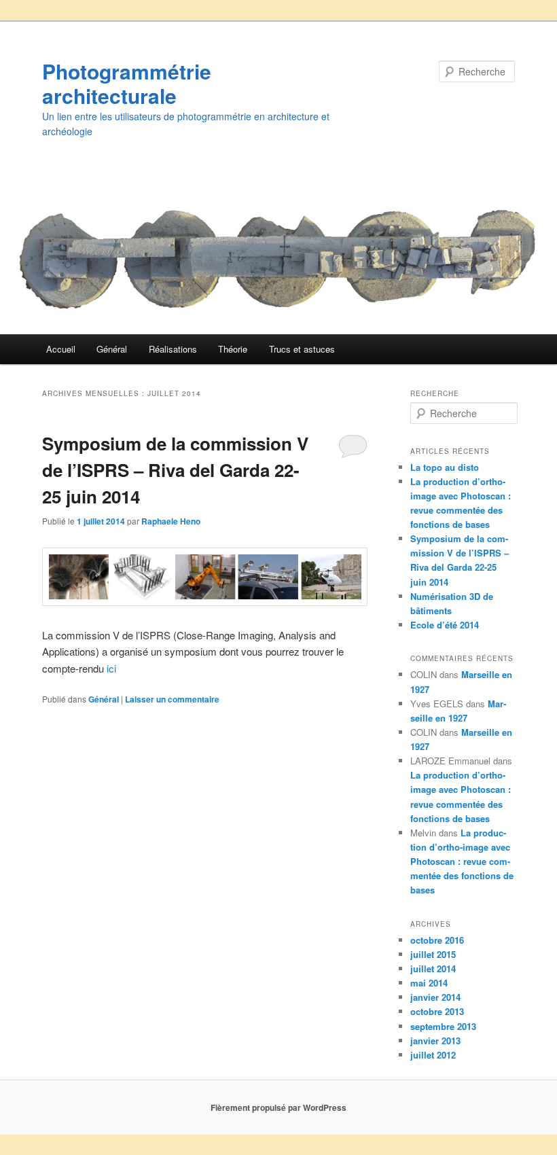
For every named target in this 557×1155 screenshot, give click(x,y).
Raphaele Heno (170, 521)
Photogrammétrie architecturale (126, 83)
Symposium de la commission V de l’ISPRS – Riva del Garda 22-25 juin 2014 (175, 470)
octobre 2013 (437, 1011)
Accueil (60, 348)
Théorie (232, 348)
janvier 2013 (435, 1040)
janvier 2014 (435, 997)
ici (111, 668)
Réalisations (173, 348)
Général (111, 348)
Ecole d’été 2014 (444, 624)
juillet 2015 (433, 954)
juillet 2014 (433, 968)
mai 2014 (429, 982)
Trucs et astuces (302, 348)
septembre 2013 (443, 1026)
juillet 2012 (433, 1054)
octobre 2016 (437, 940)
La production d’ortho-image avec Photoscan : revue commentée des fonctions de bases (462, 861)
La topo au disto (444, 467)
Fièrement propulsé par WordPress (278, 1107)
